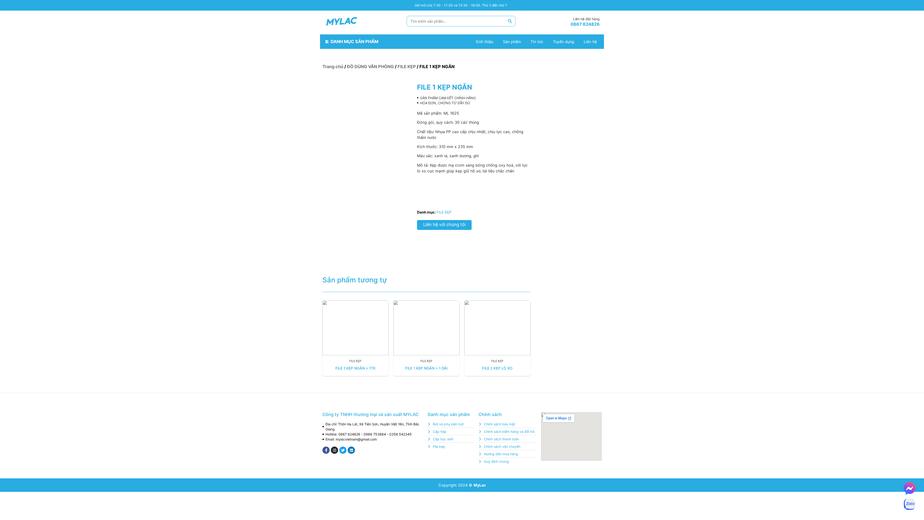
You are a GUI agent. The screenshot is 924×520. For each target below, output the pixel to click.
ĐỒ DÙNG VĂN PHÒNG (370, 66)
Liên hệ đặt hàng (586, 19)
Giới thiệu (484, 41)
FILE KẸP (407, 66)
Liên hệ (590, 41)
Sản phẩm (512, 41)
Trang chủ (332, 66)
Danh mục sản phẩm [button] (354, 41)
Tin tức (537, 41)
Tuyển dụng (563, 41)
